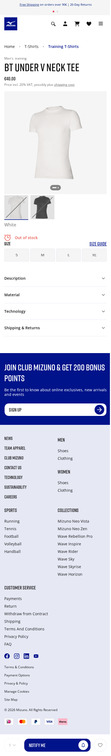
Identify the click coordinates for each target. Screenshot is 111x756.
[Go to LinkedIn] (26, 656)
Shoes (63, 450)
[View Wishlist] (89, 23)
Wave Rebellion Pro (75, 536)
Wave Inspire (69, 543)
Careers (10, 497)
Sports (10, 510)
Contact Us (13, 467)
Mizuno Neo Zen (72, 528)
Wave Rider (68, 551)
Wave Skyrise (69, 566)
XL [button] (94, 255)
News (8, 438)
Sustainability (15, 487)
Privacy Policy (16, 636)
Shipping (12, 621)
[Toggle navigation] (101, 24)
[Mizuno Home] (10, 23)
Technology (13, 477)
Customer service (20, 588)
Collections (68, 510)
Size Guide (98, 244)
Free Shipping (29, 4)
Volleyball (13, 543)
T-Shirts (32, 46)
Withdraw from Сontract (26, 613)
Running (12, 521)
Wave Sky (66, 559)
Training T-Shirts (63, 46)
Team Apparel (15, 448)
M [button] (42, 255)
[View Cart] (77, 23)
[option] (16, 207)
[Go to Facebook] (7, 656)
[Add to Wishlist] (100, 745)
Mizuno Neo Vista (73, 521)
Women (64, 472)
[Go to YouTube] (36, 656)
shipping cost (64, 84)
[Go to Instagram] (16, 656)
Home (9, 46)
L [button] (69, 255)
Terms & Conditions (19, 667)
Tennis (10, 528)
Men (61, 440)
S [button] (17, 255)
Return (10, 606)
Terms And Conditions (24, 628)
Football (11, 536)
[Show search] (53, 23)
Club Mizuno (13, 458)
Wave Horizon (70, 574)
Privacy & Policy (16, 683)
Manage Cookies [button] (16, 691)
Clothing (65, 458)
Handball (12, 551)
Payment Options (17, 675)
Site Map (11, 700)
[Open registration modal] (65, 23)
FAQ (8, 644)
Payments (13, 598)
